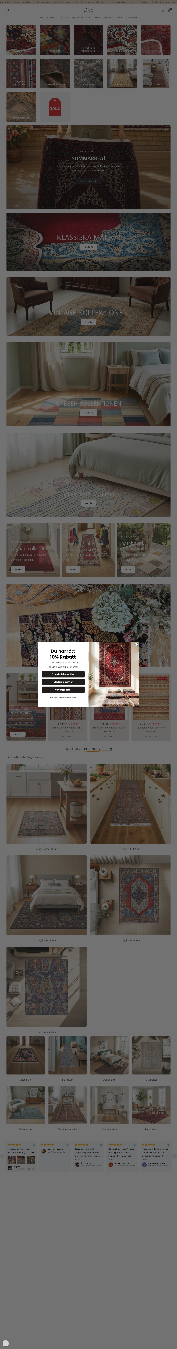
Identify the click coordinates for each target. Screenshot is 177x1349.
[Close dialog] (136, 644)
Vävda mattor (63, 689)
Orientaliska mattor (63, 674)
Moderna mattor (63, 682)
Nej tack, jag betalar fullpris (63, 697)
